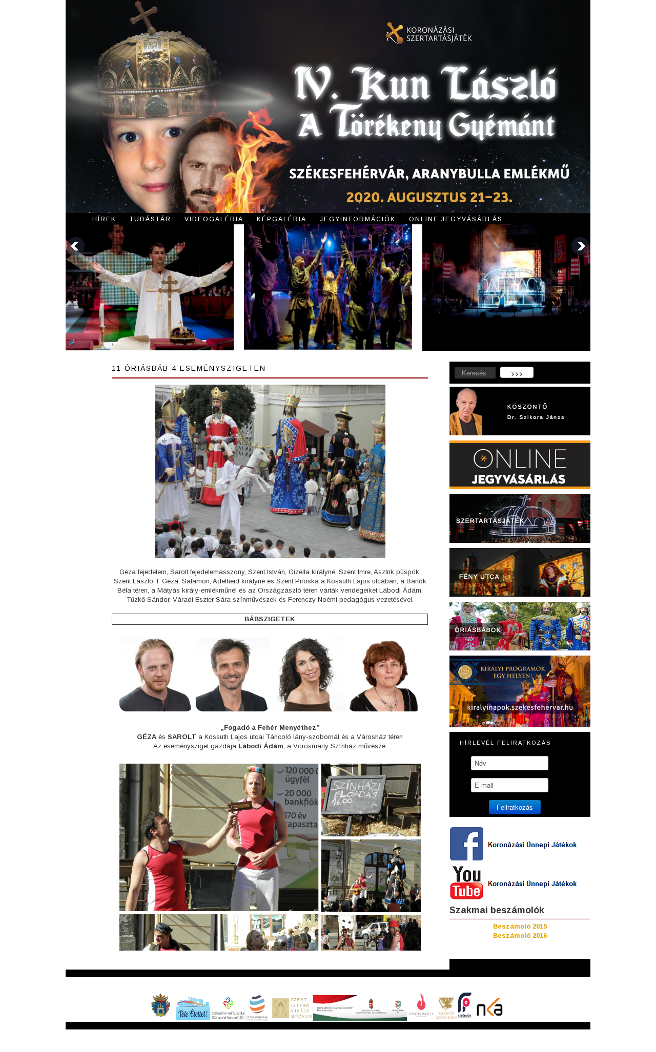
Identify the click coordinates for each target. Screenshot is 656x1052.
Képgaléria (281, 219)
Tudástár (150, 219)
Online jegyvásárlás (456, 219)
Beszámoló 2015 (520, 926)
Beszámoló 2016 (520, 935)
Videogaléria (213, 219)
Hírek (104, 219)
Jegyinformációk (358, 219)
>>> (517, 373)
